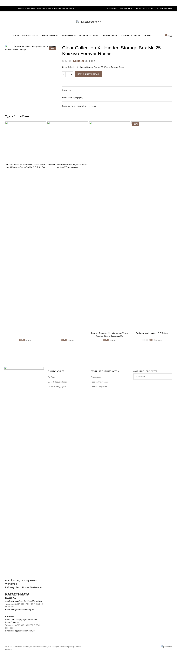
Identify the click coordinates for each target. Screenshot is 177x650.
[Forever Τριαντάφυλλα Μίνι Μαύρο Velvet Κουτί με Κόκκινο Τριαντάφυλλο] (109, 226)
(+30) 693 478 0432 (50, 8)
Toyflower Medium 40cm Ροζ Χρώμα (152, 333)
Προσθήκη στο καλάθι (88, 74)
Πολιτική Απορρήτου (57, 387)
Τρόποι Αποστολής (99, 382)
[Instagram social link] (10, 8)
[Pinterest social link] (13, 8)
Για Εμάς (51, 377)
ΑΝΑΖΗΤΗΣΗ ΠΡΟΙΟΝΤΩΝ (145, 371)
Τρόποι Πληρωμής (99, 387)
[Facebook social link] (7, 8)
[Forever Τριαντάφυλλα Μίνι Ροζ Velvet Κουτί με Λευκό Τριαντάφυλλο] (67, 141)
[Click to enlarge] (10, 45)
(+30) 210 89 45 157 (66, 8)
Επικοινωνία (96, 377)
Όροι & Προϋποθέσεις (57, 382)
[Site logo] (88, 22)
